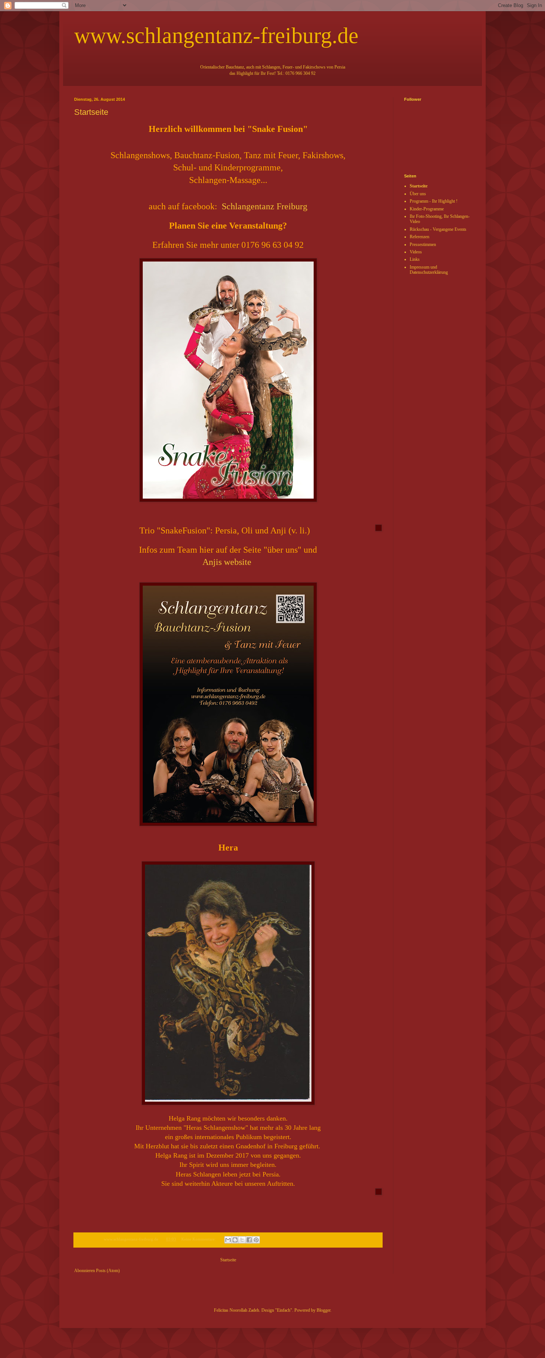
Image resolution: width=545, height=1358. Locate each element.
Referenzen (419, 236)
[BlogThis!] (235, 1240)
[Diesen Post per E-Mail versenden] (228, 1240)
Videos (416, 251)
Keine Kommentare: (199, 1239)
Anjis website (226, 562)
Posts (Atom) (108, 1270)
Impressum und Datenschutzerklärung (429, 269)
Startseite (91, 112)
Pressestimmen (423, 244)
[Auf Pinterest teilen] (256, 1240)
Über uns (418, 193)
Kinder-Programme (427, 209)
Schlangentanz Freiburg (264, 206)
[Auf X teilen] (242, 1240)
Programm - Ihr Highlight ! (434, 201)
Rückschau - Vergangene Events (438, 229)
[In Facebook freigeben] (249, 1240)
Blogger (323, 1310)
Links (415, 259)
